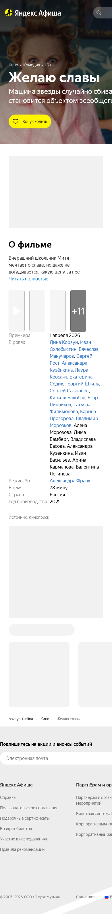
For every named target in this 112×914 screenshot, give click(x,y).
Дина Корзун (64, 342)
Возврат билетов (16, 741)
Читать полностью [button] (28, 279)
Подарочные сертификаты (25, 730)
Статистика (85, 810)
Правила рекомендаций (22, 762)
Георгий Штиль (82, 384)
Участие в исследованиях (24, 751)
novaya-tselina (21, 631)
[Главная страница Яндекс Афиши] (8, 12)
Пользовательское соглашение (29, 720)
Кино (44, 631)
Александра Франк (70, 481)
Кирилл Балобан (67, 397)
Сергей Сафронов (69, 391)
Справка (8, 710)
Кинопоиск (39, 517)
